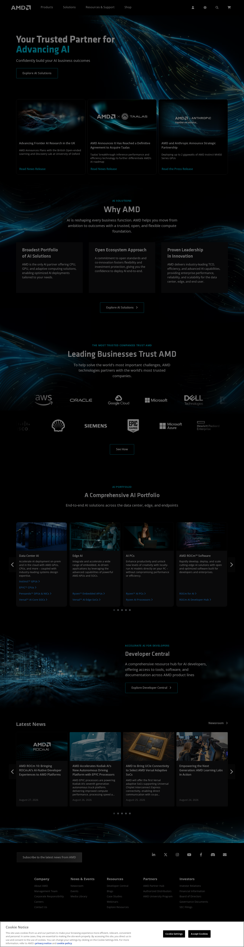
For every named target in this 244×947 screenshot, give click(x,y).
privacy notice (43, 943)
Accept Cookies (199, 933)
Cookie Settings (174, 933)
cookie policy (64, 943)
